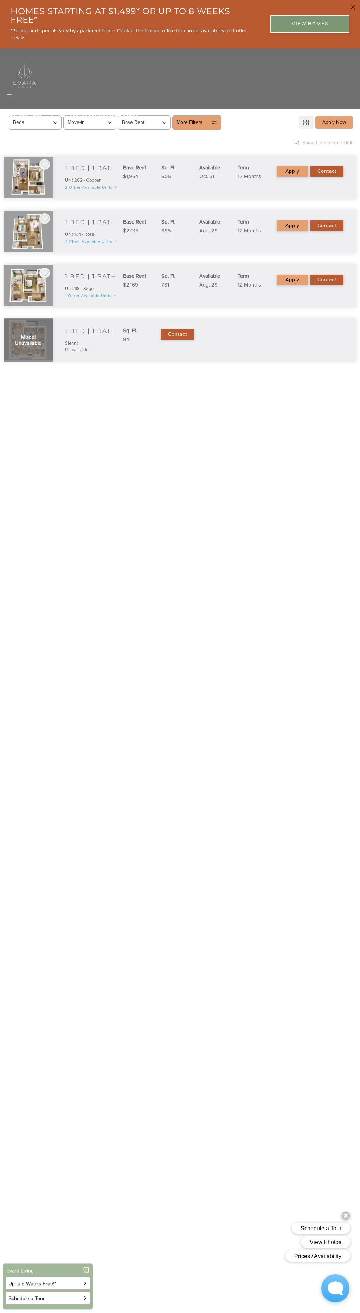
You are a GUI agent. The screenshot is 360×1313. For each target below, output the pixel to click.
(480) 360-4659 (24, 114)
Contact (326, 171)
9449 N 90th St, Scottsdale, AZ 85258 (95, 114)
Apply (292, 171)
